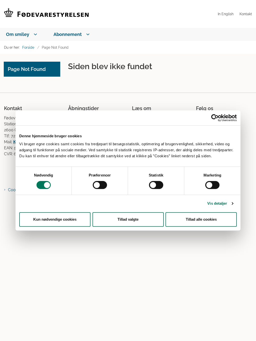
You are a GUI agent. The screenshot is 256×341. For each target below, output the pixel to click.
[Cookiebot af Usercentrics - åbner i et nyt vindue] (215, 118)
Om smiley (17, 34)
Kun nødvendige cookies (54, 219)
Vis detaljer (217, 203)
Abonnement (68, 34)
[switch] (100, 185)
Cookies (15, 189)
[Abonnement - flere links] (87, 34)
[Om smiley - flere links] (34, 34)
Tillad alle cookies (201, 219)
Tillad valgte (128, 219)
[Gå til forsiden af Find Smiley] (107, 14)
